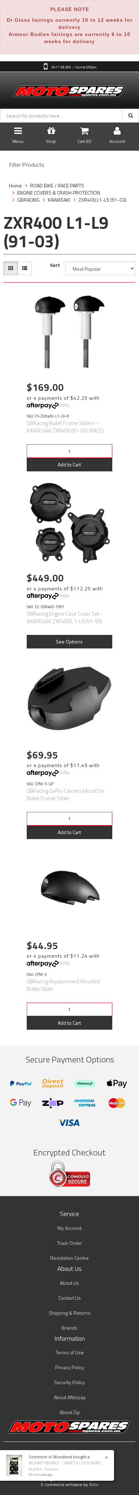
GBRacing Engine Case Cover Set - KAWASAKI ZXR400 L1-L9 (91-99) (65, 617)
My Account (69, 1228)
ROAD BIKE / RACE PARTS (57, 185)
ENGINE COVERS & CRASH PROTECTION (58, 192)
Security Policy (69, 1382)
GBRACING (28, 199)
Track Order (69, 1243)
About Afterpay (70, 1397)
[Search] (130, 115)
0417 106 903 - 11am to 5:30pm (73, 67)
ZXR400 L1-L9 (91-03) (102, 199)
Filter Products (26, 165)
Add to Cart (69, 464)
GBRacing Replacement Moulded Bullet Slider (63, 985)
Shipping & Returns (70, 1312)
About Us (69, 1283)
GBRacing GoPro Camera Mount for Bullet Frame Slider (66, 794)
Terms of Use (70, 1352)
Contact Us (69, 1298)
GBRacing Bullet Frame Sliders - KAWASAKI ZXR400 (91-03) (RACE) (65, 427)
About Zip (70, 1412)
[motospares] (69, 89)
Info (65, 405)
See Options (69, 641)
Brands (69, 1327)
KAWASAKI (59, 199)
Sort (55, 265)
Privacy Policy (69, 1367)
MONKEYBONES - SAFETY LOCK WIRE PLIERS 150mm (65, 1465)
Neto (93, 1485)
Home (15, 185)
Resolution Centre (69, 1258)
